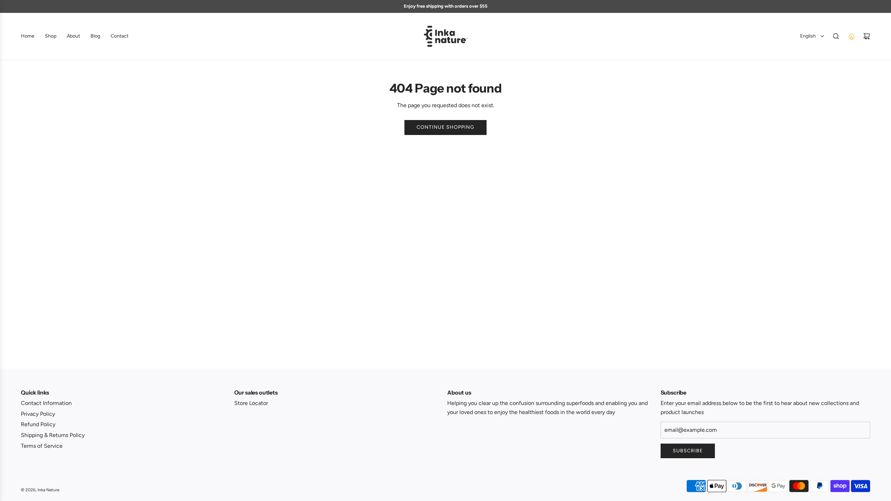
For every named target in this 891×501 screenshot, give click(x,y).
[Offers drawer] (851, 36)
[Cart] (866, 36)
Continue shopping (445, 127)
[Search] (836, 36)
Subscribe (688, 451)
